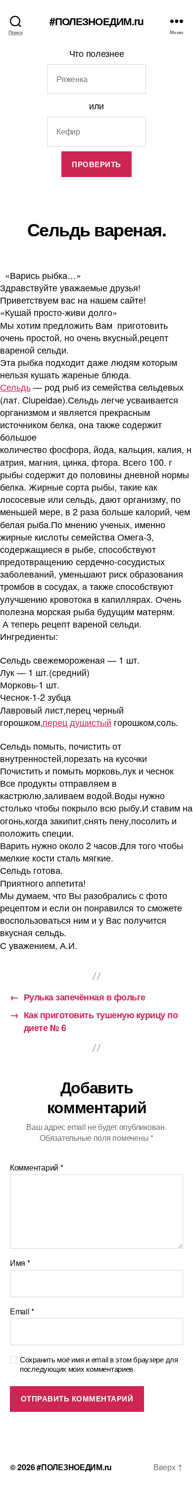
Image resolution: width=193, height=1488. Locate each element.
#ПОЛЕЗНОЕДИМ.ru (96, 21)
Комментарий (36, 1167)
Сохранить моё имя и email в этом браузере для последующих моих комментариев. (99, 1364)
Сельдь (15, 386)
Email (22, 1311)
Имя (20, 1263)
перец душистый (77, 722)
